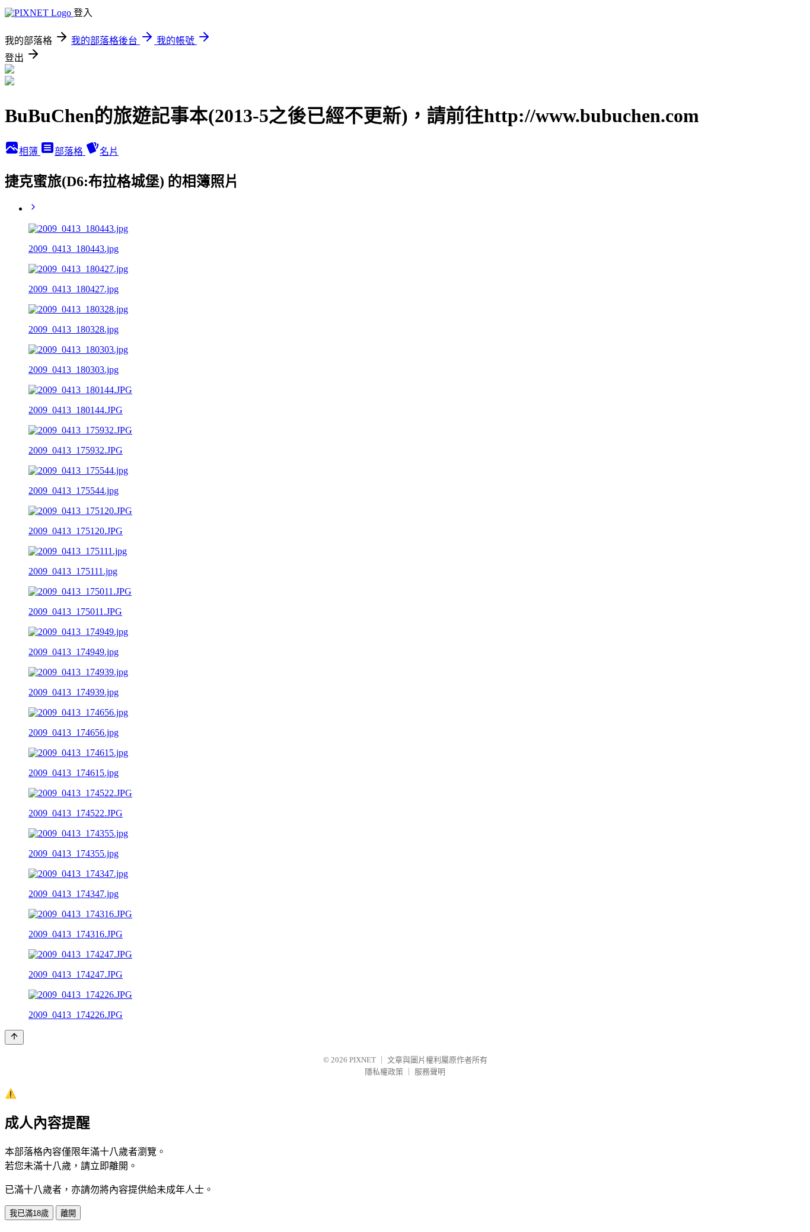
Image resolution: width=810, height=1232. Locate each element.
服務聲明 (429, 1071)
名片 (109, 151)
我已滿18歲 (29, 1213)
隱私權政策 (384, 1071)
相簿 (29, 151)
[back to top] (14, 1037)
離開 (68, 1213)
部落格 (70, 151)
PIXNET (362, 1059)
